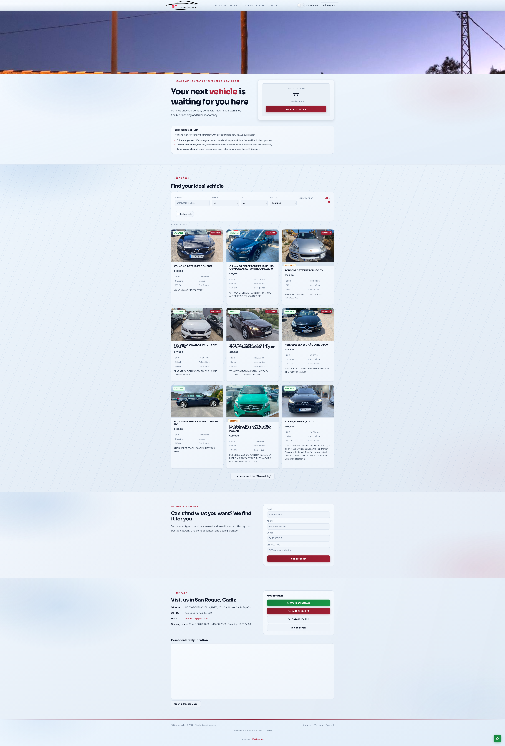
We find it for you (255, 5)
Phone (270, 521)
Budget (271, 533)
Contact (275, 5)
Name (269, 509)
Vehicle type (273, 545)
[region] (252, 349)
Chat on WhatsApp (300, 602)
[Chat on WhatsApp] (497, 738)
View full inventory (296, 109)
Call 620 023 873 (300, 611)
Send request (298, 558)
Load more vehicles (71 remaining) (252, 476)
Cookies (268, 730)
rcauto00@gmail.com (196, 618)
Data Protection (254, 730)
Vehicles (235, 5)
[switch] (307, 5)
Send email (300, 627)
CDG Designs (257, 739)
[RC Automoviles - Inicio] (182, 5)
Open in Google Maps (185, 703)
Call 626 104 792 (300, 619)
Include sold (186, 214)
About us (220, 5)
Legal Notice (238, 730)
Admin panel (329, 5)
